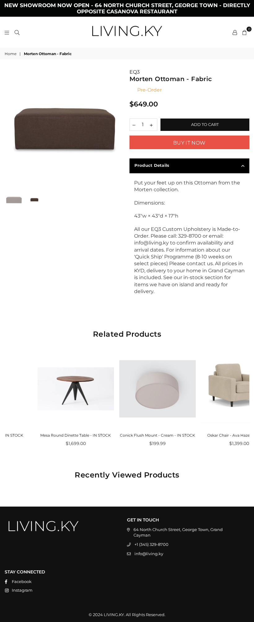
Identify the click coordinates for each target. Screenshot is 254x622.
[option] (65, 129)
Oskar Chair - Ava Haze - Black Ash (209, 435)
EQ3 (134, 72)
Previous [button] (10, 128)
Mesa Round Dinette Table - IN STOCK (45, 435)
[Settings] (235, 32)
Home (10, 53)
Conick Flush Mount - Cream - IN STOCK (127, 435)
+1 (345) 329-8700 (151, 544)
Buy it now (189, 143)
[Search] (17, 32)
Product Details (151, 165)
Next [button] (119, 128)
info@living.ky (148, 553)
